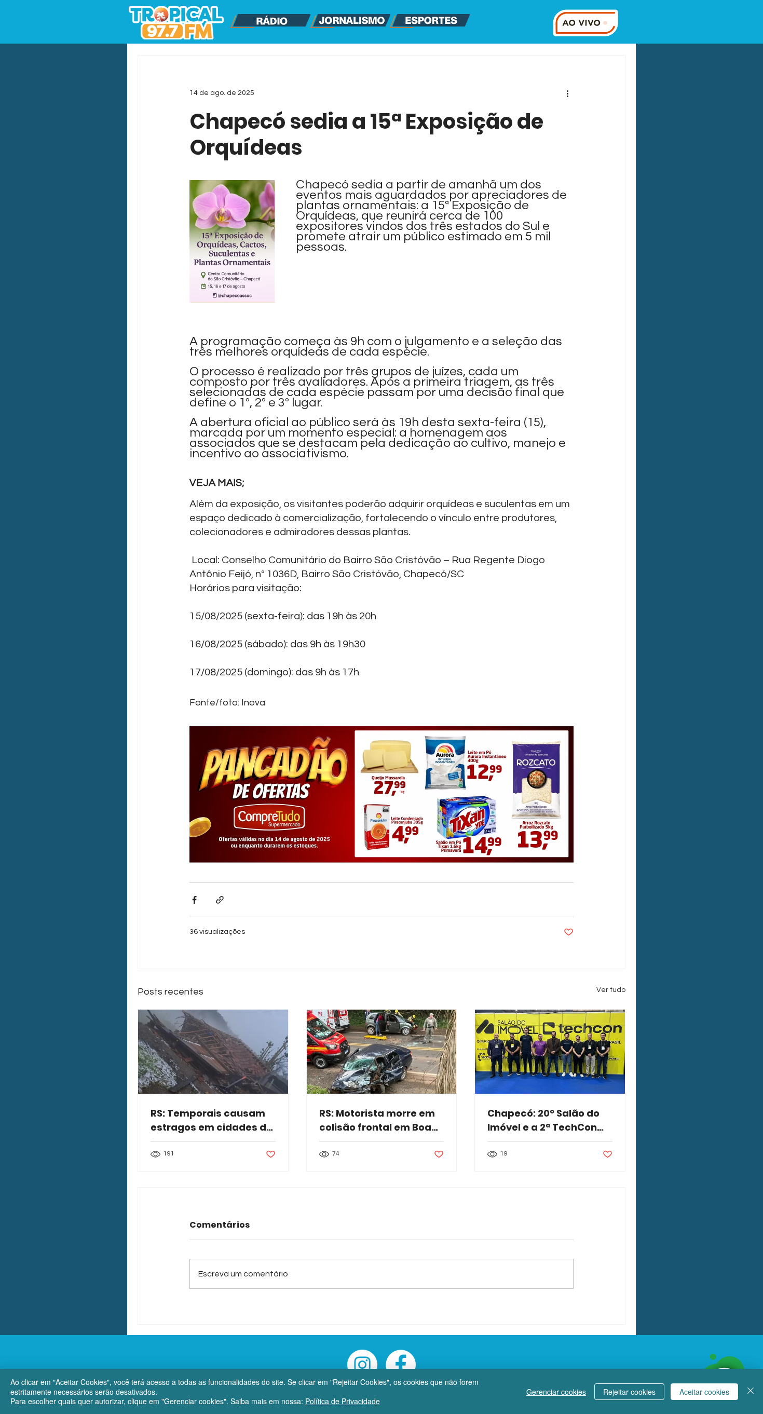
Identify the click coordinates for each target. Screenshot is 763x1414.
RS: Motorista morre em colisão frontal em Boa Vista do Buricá (377, 1120)
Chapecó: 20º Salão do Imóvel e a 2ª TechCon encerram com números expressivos (547, 1120)
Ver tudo (610, 990)
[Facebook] (401, 1365)
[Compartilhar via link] (220, 900)
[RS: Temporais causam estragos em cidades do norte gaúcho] (213, 1052)
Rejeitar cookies (629, 1391)
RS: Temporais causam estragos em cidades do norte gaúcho (211, 1120)
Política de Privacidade (342, 1401)
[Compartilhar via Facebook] (194, 900)
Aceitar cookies (704, 1391)
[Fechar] (750, 1391)
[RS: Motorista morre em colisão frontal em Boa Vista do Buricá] (382, 1052)
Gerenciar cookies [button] (556, 1391)
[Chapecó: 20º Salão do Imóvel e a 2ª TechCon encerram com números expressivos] (550, 1052)
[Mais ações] (567, 93)
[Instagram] (362, 1365)
